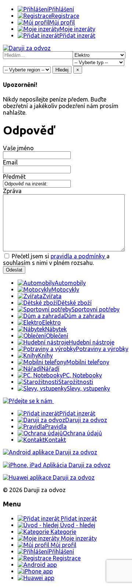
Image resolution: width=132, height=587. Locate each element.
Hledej (62, 70)
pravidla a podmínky (78, 256)
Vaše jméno (18, 148)
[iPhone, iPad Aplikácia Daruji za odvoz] (56, 465)
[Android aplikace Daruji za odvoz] (50, 452)
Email (10, 162)
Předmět (14, 176)
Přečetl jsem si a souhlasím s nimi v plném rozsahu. (56, 259)
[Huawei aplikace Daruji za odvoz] (49, 477)
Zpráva (12, 191)
